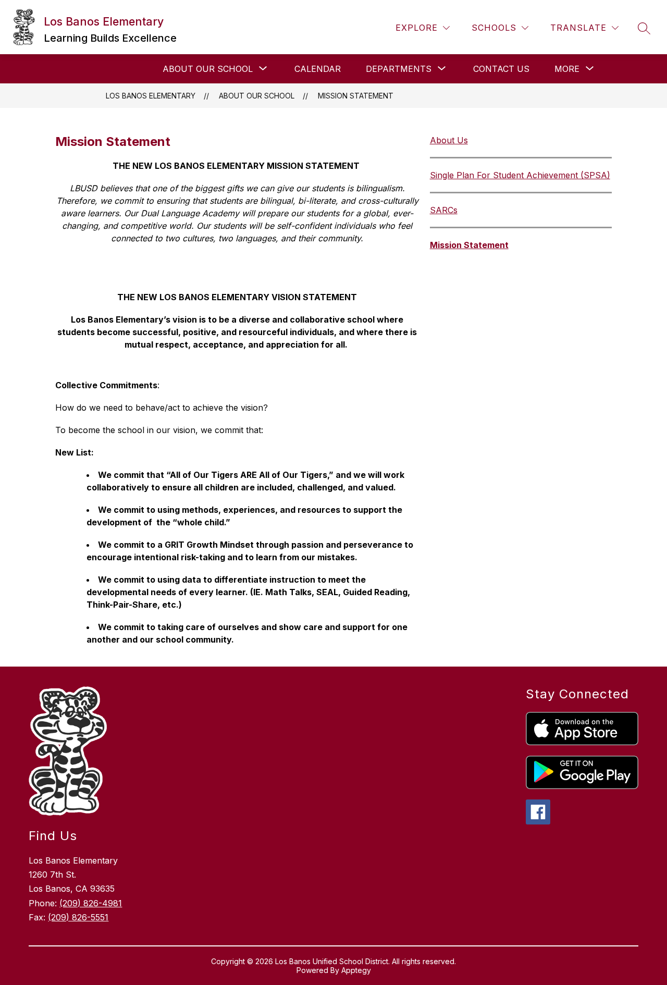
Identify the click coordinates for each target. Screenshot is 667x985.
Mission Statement (355, 95)
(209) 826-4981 (90, 903)
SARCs (444, 210)
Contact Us (501, 69)
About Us (449, 140)
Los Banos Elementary (150, 95)
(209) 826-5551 (78, 917)
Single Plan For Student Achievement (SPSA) (520, 175)
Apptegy (356, 970)
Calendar (317, 69)
